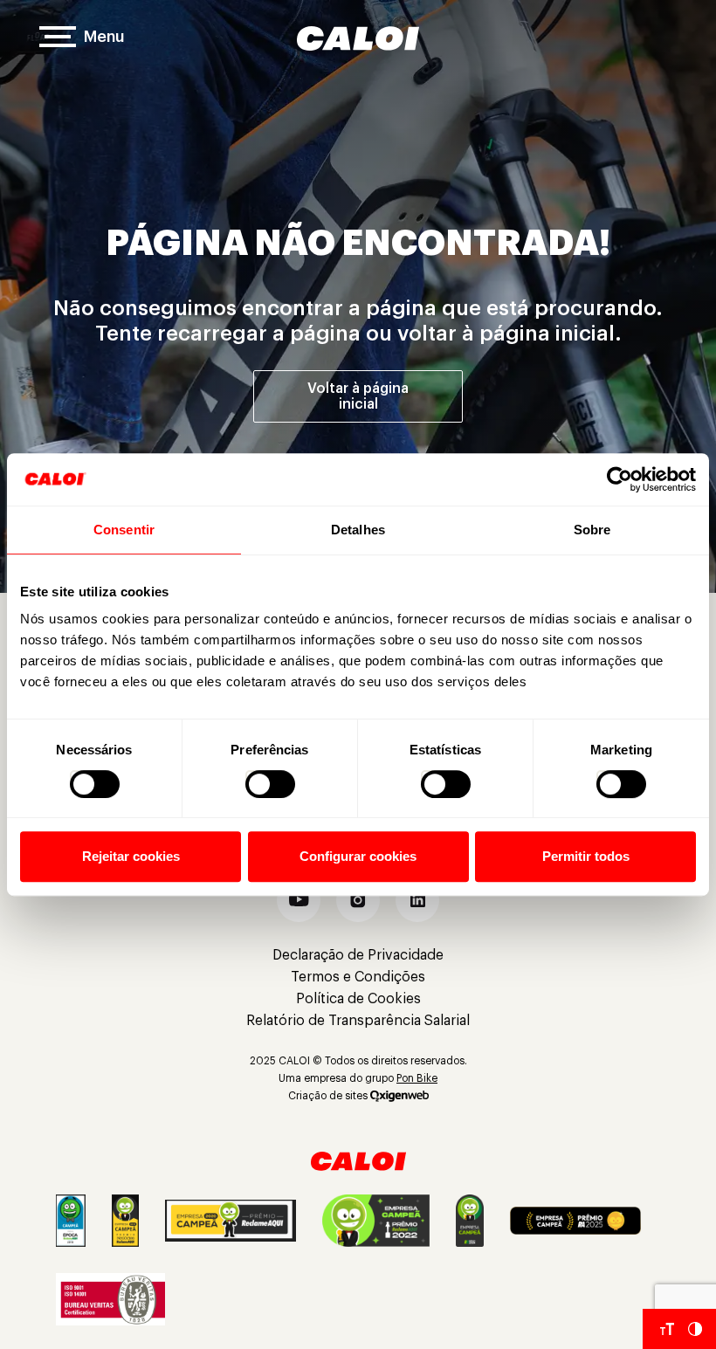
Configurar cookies (358, 856)
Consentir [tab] (124, 529)
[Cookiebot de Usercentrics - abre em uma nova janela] (619, 479)
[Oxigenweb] (399, 1096)
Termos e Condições (358, 977)
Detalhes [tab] (358, 529)
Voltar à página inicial (358, 396)
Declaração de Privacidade (358, 955)
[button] (298, 900)
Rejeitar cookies (131, 856)
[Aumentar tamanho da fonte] (667, 1328)
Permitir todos (586, 856)
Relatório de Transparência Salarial (358, 1021)
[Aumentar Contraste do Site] (695, 1328)
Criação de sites (328, 1096)
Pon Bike (416, 1078)
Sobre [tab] (592, 529)
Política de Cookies (358, 999)
